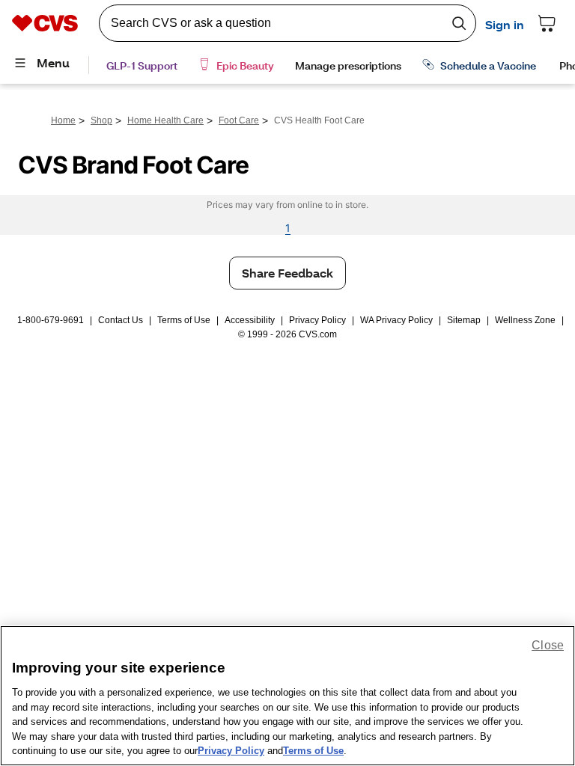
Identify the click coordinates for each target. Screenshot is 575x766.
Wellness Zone (525, 320)
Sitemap (464, 320)
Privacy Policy (317, 320)
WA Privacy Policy (396, 320)
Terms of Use (183, 320)
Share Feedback (287, 273)
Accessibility (250, 320)
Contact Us (120, 320)
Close (548, 645)
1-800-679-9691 (50, 320)
